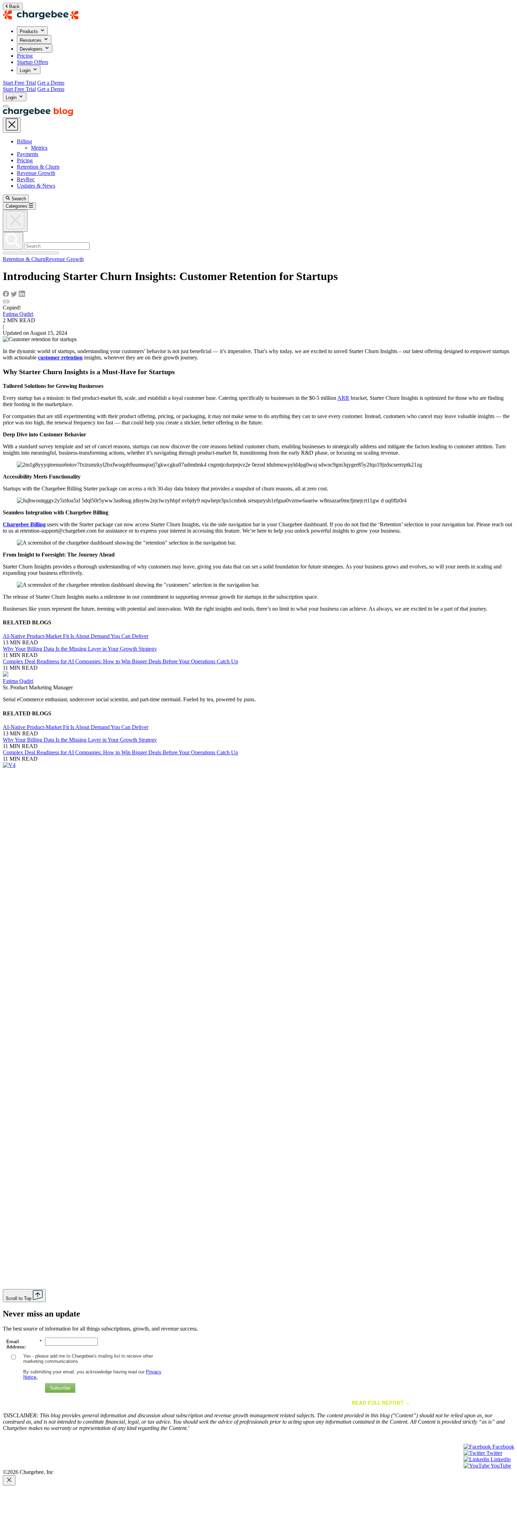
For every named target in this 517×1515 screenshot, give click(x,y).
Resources (31, 40)
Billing (24, 141)
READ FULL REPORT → (381, 1403)
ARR (343, 398)
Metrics (39, 148)
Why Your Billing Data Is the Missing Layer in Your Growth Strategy (80, 649)
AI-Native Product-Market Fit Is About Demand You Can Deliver (75, 636)
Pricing (25, 56)
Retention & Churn (38, 167)
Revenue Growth (36, 173)
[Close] (9, 1480)
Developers (32, 49)
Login (26, 70)
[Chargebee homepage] (40, 17)
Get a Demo (50, 83)
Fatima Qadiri (18, 314)
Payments (27, 154)
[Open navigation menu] (5, 106)
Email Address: (24, 1344)
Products (29, 31)
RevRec (26, 179)
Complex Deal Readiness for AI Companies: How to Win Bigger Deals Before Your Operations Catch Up (120, 661)
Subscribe (60, 1388)
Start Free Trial (19, 83)
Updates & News (36, 186)
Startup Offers (32, 62)
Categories (16, 206)
